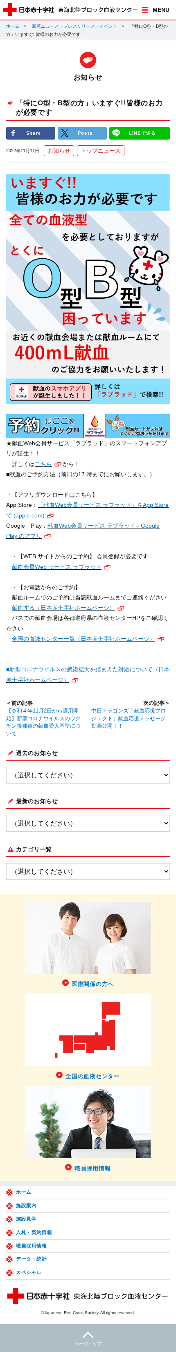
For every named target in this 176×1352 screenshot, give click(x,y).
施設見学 (26, 1219)
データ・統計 (31, 1259)
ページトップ (88, 1343)
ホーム (13, 26)
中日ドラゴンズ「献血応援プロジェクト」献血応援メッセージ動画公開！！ (128, 718)
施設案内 (26, 1205)
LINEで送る (142, 133)
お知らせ (58, 150)
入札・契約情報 (34, 1232)
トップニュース (101, 150)
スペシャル (29, 1272)
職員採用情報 (31, 1246)
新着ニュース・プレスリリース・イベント (74, 26)
